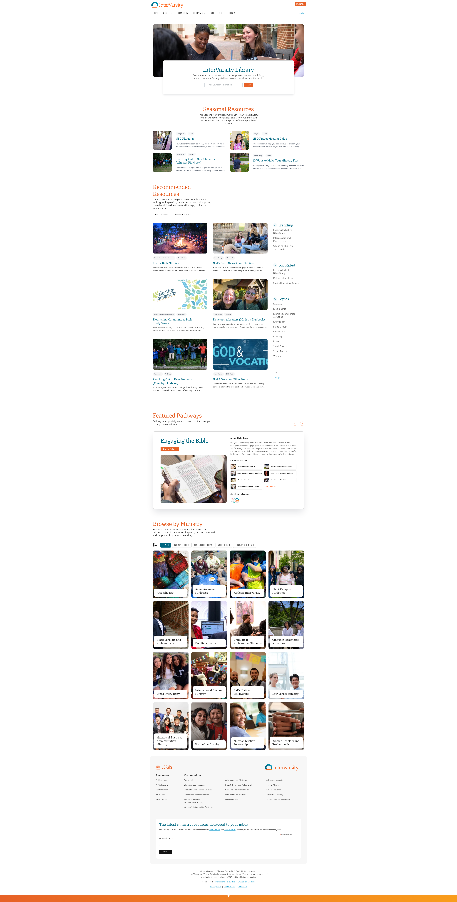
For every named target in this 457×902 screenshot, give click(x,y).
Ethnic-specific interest (244, 545)
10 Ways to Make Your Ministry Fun (275, 160)
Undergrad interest (182, 545)
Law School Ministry (285, 693)
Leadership (279, 332)
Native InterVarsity (207, 744)
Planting (277, 337)
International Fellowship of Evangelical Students (235, 882)
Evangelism (180, 134)
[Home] (168, 5)
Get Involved (198, 13)
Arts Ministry (165, 592)
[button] (162, 215)
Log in (301, 13)
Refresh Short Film (283, 278)
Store (221, 13)
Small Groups (161, 800)
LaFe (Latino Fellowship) (242, 692)
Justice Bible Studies (166, 263)
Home (156, 13)
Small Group (258, 155)
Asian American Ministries (205, 590)
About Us (166, 13)
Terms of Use (214, 830)
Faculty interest (224, 545)
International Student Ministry (209, 692)
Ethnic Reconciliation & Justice (164, 258)
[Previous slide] (295, 423)
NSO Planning (185, 138)
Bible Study (181, 258)
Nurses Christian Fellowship (244, 742)
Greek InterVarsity (168, 693)
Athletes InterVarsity (247, 592)
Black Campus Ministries (281, 590)
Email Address (166, 839)
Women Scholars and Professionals (285, 742)
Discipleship (218, 258)
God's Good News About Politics (233, 263)
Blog (212, 13)
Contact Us (242, 887)
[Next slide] (302, 423)
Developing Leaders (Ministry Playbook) (239, 319)
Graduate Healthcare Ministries (285, 641)
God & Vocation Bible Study (230, 379)
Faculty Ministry (205, 643)
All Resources (161, 780)
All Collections (162, 785)
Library (232, 13)
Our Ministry (183, 13)
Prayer (256, 134)
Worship (277, 356)
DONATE (300, 4)
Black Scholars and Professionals (169, 641)
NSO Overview (162, 790)
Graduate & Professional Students (248, 641)
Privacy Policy (230, 830)
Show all (165, 545)
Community (180, 154)
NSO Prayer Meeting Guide (270, 138)
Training (191, 154)
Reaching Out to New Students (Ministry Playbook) (195, 160)
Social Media (280, 351)
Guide (191, 134)
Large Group (280, 327)
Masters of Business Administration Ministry (169, 741)
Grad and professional (203, 545)
